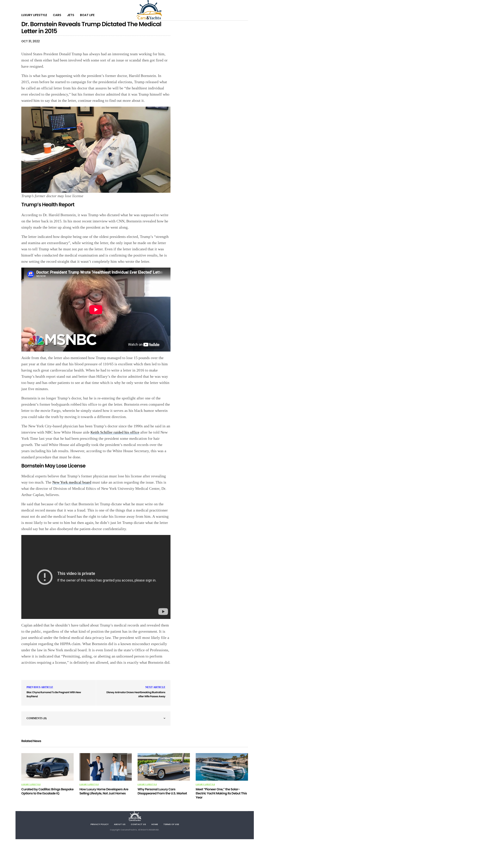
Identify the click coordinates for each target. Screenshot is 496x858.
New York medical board (71, 482)
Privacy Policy (99, 824)
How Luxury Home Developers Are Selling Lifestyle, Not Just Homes (103, 791)
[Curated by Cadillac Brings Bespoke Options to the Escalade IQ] (47, 767)
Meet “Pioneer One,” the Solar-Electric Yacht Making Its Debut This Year (221, 793)
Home (154, 824)
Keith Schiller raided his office (114, 432)
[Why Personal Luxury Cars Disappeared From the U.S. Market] (164, 767)
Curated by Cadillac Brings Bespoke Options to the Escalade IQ (47, 791)
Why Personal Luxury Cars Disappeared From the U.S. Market (162, 791)
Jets (70, 15)
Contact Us (138, 824)
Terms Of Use (171, 824)
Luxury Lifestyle (34, 15)
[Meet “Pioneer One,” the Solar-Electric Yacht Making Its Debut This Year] (222, 767)
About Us (119, 824)
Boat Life (87, 15)
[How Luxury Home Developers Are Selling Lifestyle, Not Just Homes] (105, 767)
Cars (57, 15)
